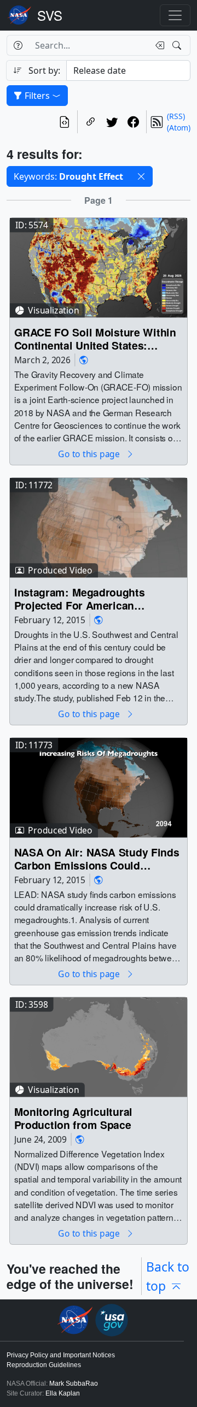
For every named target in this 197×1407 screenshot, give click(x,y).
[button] (141, 176)
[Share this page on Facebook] (133, 121)
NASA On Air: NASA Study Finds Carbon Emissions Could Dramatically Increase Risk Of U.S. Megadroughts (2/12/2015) (96, 858)
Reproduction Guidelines (44, 1365)
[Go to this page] (98, 267)
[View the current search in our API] (64, 121)
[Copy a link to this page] (90, 122)
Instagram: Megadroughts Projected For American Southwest (79, 598)
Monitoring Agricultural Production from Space (73, 1118)
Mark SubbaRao (73, 1383)
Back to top (167, 1276)
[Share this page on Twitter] (111, 121)
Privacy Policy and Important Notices (61, 1355)
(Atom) (178, 127)
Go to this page (89, 454)
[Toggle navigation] (175, 15)
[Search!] (178, 45)
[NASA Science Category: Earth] (83, 359)
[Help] (18, 45)
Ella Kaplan (62, 1393)
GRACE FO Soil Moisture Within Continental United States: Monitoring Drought (95, 338)
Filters (37, 96)
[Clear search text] (157, 45)
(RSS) (176, 116)
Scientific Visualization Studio (50, 15)
